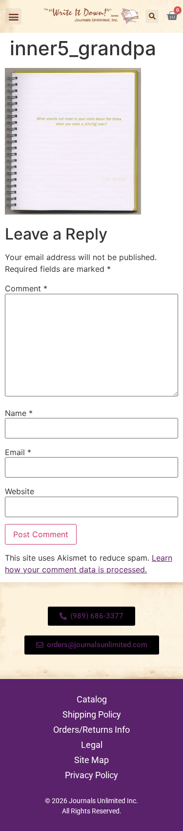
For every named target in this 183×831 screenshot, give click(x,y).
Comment (26, 288)
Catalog (92, 699)
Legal (91, 745)
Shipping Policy (91, 714)
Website (19, 491)
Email (18, 452)
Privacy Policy (91, 775)
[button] (13, 16)
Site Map (91, 760)
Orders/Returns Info (91, 729)
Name (19, 413)
